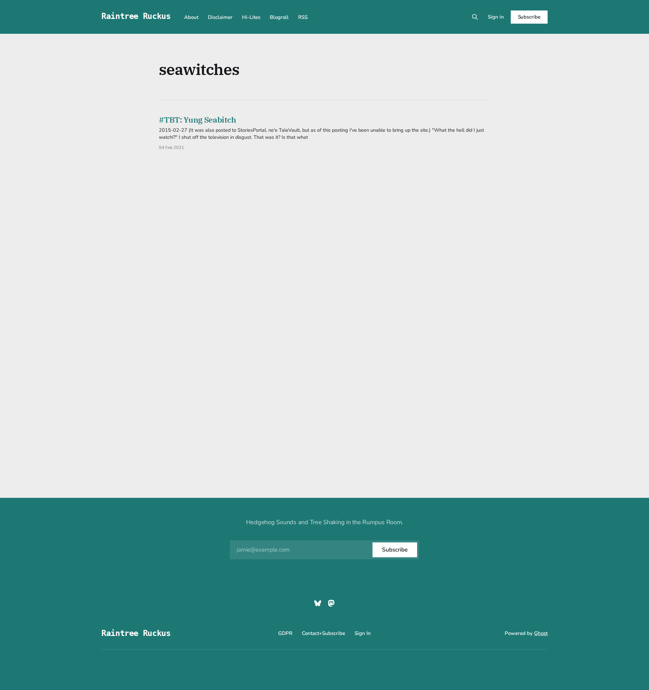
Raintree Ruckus (136, 16)
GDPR (285, 633)
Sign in (496, 17)
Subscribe (529, 17)
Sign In (363, 633)
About (191, 17)
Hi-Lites (251, 17)
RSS (303, 17)
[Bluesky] (317, 603)
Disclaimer (220, 17)
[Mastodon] (331, 603)
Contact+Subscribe (323, 633)
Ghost (541, 633)
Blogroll (279, 17)
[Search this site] (475, 16)
